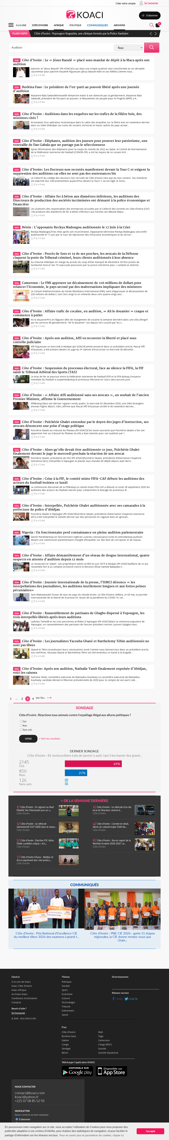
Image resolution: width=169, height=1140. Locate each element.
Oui (24, 721)
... (16, 698)
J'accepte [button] (150, 1131)
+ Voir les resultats (49, 738)
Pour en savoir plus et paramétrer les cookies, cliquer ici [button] (91, 1135)
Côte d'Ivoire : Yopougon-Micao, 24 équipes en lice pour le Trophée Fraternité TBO (84, 33)
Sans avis (27, 729)
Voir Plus (41, 697)
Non (25, 725)
